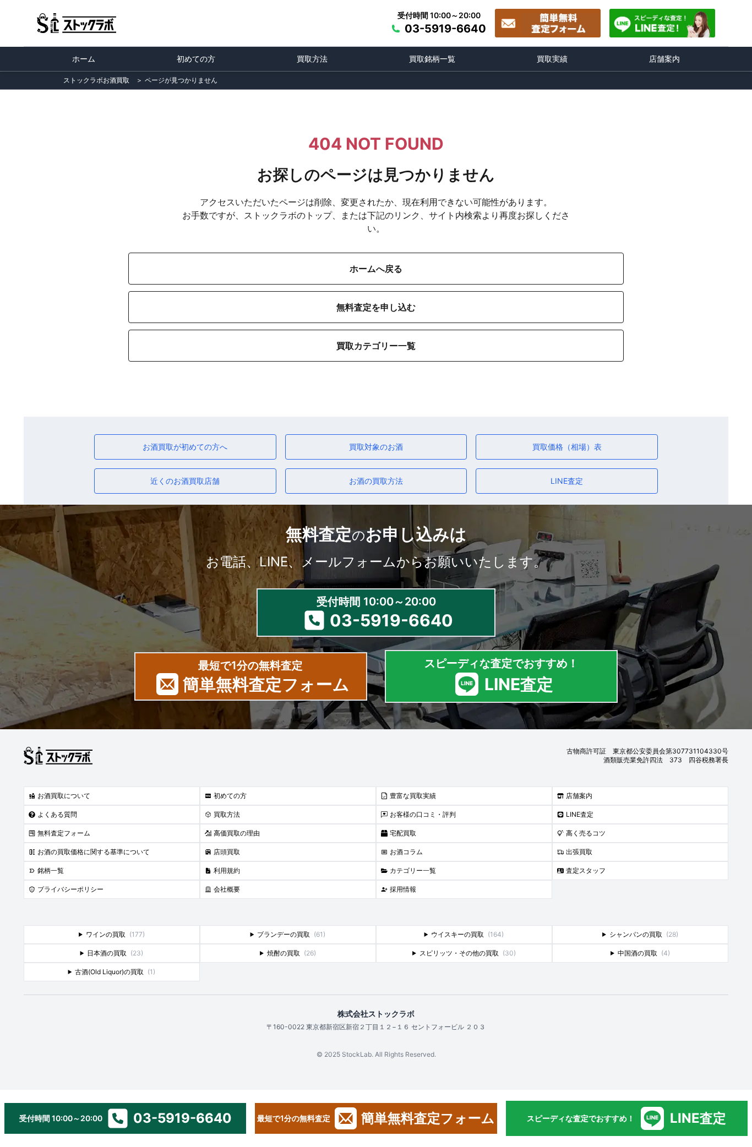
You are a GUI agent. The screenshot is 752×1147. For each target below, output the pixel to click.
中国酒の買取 (644, 953)
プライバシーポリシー (70, 889)
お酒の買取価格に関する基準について (93, 852)
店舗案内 (664, 58)
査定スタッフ (586, 870)
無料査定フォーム (63, 833)
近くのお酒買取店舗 (185, 480)
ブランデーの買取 (291, 934)
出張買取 (579, 852)
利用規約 (227, 870)
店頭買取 (227, 852)
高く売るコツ (586, 833)
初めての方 (196, 58)
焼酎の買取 (291, 953)
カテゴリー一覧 (413, 870)
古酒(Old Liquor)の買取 (115, 972)
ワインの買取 (115, 934)
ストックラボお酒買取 (96, 80)
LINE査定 (567, 480)
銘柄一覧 (50, 870)
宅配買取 (403, 833)
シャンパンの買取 (643, 934)
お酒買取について (63, 795)
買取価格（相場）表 (567, 446)
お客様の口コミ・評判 (423, 814)
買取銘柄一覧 (432, 58)
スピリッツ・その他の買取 (467, 953)
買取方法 (312, 58)
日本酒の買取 (115, 953)
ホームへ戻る (376, 268)
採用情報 (403, 889)
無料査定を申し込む (376, 307)
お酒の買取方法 (376, 480)
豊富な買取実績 (413, 795)
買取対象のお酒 (376, 446)
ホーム (83, 58)
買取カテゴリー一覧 (376, 345)
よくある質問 (57, 814)
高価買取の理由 (237, 833)
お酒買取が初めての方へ (185, 446)
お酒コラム (406, 852)
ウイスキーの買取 (467, 934)
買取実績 (552, 58)
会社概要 (227, 889)
